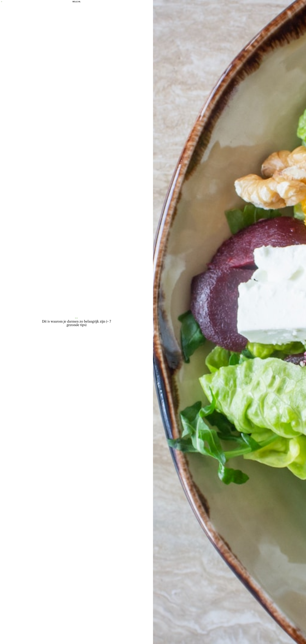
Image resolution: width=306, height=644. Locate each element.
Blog (76, 318)
